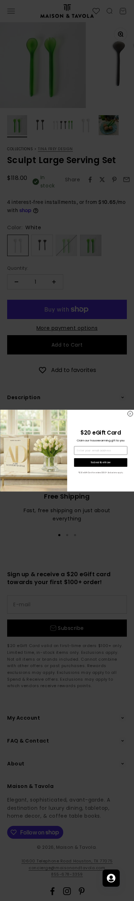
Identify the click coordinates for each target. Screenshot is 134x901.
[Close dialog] (130, 413)
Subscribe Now (100, 462)
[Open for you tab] (111, 878)
